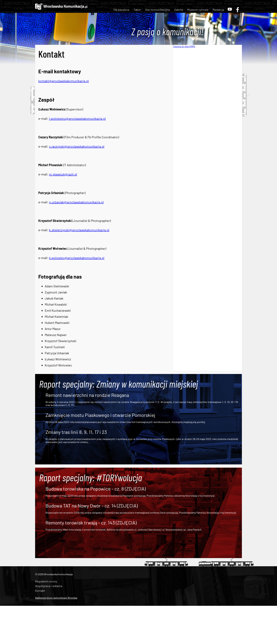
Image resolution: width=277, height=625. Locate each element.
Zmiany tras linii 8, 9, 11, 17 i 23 (76, 432)
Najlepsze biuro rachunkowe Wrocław (56, 597)
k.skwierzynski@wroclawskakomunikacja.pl (79, 230)
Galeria (178, 9)
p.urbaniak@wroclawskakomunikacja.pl (76, 202)
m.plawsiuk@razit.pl (63, 174)
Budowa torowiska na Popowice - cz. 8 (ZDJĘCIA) (96, 488)
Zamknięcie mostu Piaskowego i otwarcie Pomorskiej (100, 415)
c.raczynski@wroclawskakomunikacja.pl (76, 146)
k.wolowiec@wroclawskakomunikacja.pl (76, 258)
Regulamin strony (46, 581)
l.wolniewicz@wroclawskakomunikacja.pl (77, 118)
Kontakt (40, 590)
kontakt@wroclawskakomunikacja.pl (63, 81)
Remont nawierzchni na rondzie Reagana (87, 395)
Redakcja (218, 9)
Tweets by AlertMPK (184, 46)
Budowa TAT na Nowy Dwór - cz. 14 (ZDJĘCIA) (92, 505)
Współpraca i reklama (48, 586)
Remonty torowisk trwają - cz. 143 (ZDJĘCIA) (91, 522)
